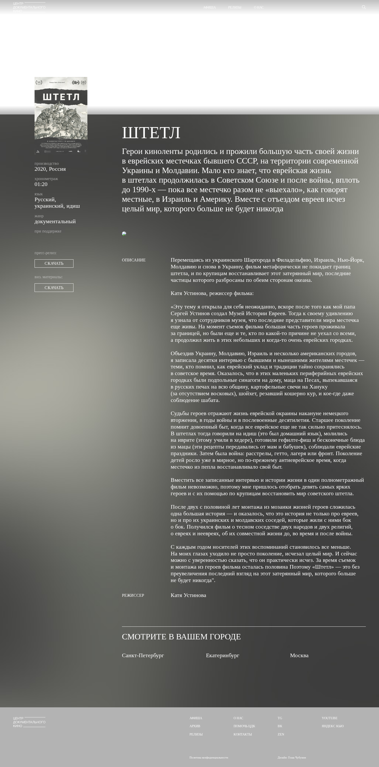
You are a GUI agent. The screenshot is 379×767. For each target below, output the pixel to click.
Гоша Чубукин (297, 757)
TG (280, 718)
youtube (329, 718)
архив (195, 726)
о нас (238, 718)
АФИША (196, 718)
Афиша (209, 7)
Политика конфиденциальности (209, 757)
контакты (243, 734)
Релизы (234, 7)
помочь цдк (244, 726)
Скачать (54, 263)
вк (280, 726)
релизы (196, 734)
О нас (259, 7)
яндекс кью (333, 726)
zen (281, 734)
